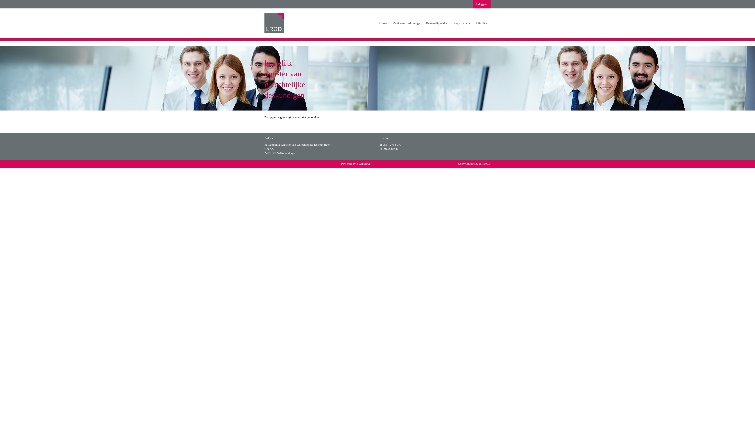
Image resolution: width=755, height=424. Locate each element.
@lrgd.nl (391, 148)
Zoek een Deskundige (406, 23)
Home (383, 23)
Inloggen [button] (481, 4)
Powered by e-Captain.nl (356, 163)
